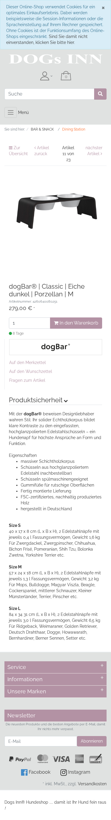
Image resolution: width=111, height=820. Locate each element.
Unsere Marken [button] (26, 691)
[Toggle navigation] (10, 112)
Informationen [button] (25, 679)
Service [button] (16, 667)
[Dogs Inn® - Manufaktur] (55, 59)
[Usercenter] (46, 76)
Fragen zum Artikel (27, 380)
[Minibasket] (66, 76)
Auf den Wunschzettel (30, 371)
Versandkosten (92, 783)
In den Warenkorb (78, 323)
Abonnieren (92, 741)
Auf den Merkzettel (27, 362)
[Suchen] (100, 94)
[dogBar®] (55, 346)
